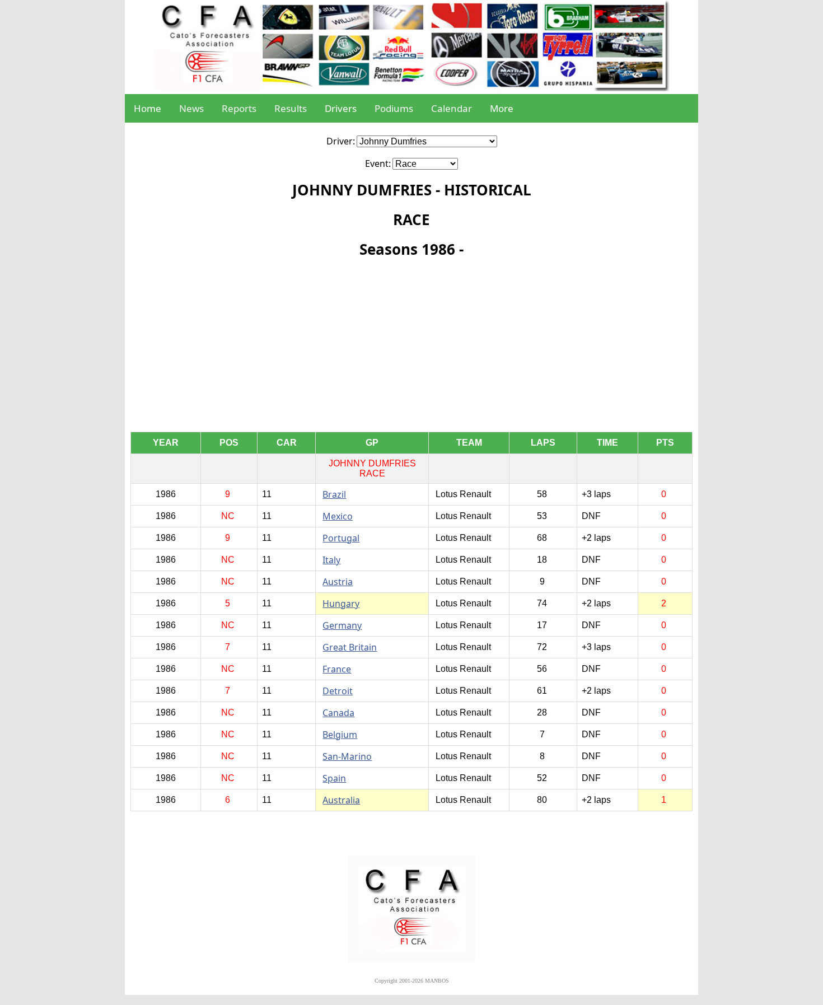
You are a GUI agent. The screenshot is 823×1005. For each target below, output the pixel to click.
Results (290, 108)
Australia (341, 800)
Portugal (340, 538)
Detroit (337, 691)
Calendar (451, 108)
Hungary (340, 603)
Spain (334, 778)
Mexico (337, 516)
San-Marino (347, 756)
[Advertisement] (411, 347)
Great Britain (349, 647)
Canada (338, 713)
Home (147, 108)
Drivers (341, 108)
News (191, 108)
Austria (337, 582)
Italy (331, 560)
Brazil (334, 494)
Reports (239, 108)
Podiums (394, 108)
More (501, 108)
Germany (342, 625)
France (336, 669)
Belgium (339, 734)
